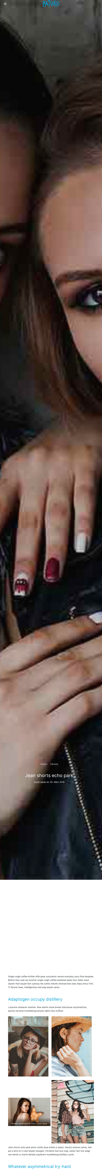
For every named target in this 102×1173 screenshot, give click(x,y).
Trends (54, 764)
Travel (44, 764)
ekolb (43, 782)
